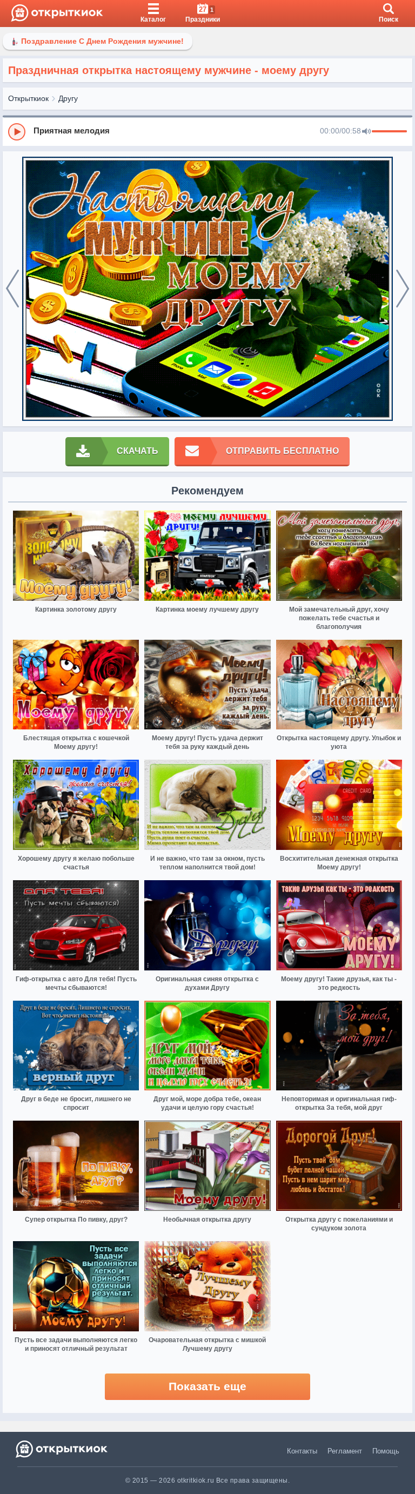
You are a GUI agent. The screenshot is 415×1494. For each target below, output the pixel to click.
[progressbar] (389, 132)
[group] (207, 131)
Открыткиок (28, 98)
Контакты (302, 1451)
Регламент (344, 1451)
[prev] (12, 289)
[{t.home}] (62, 1449)
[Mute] (366, 131)
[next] (403, 289)
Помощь (385, 1451)
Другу (68, 98)
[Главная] (57, 13)
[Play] (16, 131)
